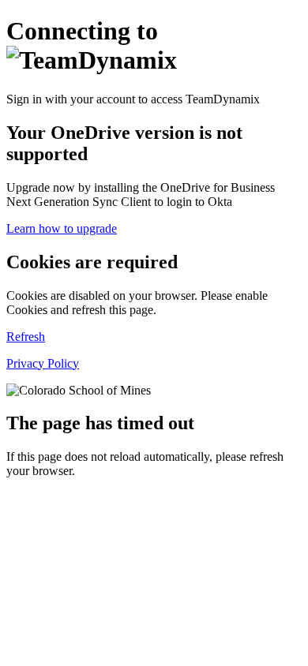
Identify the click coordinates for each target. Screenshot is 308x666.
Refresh (25, 336)
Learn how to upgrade (61, 228)
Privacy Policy (42, 363)
